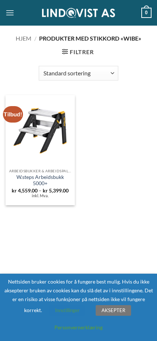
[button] (9, 13)
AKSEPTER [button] (113, 310)
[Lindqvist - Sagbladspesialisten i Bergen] (78, 13)
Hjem (23, 38)
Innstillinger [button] (67, 310)
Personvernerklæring (78, 327)
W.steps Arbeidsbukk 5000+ (40, 180)
